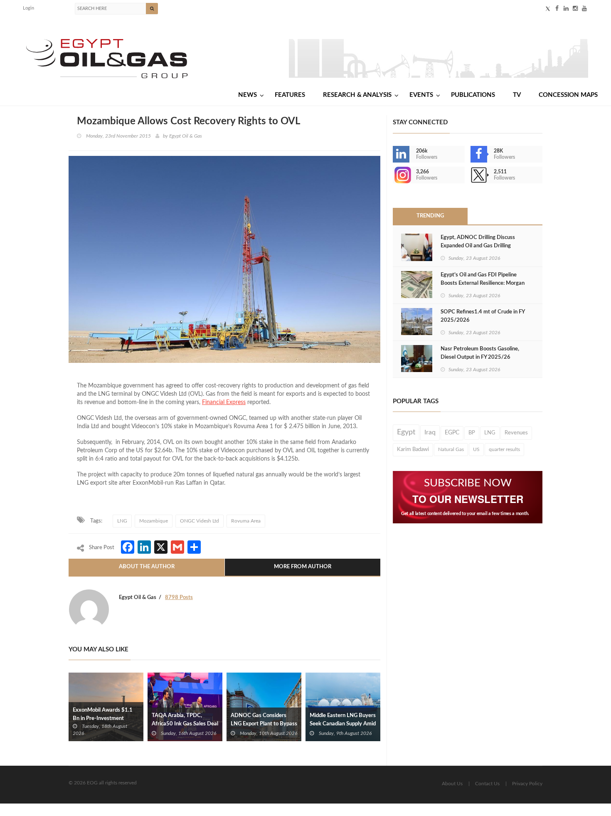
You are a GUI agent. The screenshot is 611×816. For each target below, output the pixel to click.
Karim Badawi (413, 449)
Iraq (430, 432)
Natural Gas (451, 449)
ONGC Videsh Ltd (199, 520)
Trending (430, 216)
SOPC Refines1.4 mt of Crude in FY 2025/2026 (483, 316)
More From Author (302, 566)
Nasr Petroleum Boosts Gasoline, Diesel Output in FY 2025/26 (480, 353)
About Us (452, 783)
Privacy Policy (527, 783)
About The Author (147, 566)
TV (517, 95)
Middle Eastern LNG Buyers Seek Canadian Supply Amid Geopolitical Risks (343, 724)
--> (393, 175)
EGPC (452, 433)
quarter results (504, 449)
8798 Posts (179, 597)
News (247, 95)
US (476, 449)
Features (290, 95)
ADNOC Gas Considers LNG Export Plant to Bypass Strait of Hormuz (264, 724)
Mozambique (153, 520)
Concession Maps (568, 95)
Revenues (516, 432)
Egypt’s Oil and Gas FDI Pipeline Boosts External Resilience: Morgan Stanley (483, 283)
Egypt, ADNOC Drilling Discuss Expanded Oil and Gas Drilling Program (478, 246)
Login (28, 8)
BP (471, 432)
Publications (473, 95)
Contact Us (487, 783)
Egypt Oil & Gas (185, 135)
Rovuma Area (246, 520)
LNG (122, 520)
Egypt (406, 432)
